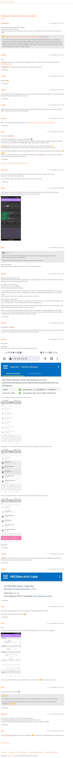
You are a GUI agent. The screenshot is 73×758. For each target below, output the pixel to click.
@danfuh (11, 327)
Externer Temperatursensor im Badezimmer (14, 163)
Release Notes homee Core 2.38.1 (18, 15)
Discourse (13, 756)
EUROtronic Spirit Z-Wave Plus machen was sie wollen (22, 36)
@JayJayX (4, 62)
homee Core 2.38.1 (6, 64)
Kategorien (12, 752)
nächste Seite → (6, 743)
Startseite (4, 752)
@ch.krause (8, 735)
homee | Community (7, 1)
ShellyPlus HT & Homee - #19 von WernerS (41, 122)
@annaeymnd (5, 67)
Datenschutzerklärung (52, 752)
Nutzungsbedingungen (35, 752)
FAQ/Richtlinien (22, 752)
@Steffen (11, 136)
